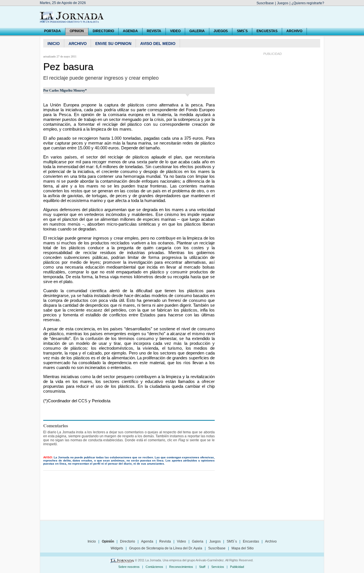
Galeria (197, 541)
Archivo (271, 541)
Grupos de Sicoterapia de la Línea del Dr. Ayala (165, 548)
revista (154, 31)
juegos (221, 31)
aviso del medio (157, 43)
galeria (197, 31)
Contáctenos (154, 566)
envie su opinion (113, 43)
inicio (53, 43)
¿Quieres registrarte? (307, 3)
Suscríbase (265, 3)
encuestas (267, 31)
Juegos (282, 3)
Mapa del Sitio (242, 548)
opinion (77, 31)
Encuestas (251, 541)
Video (181, 541)
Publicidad (237, 566)
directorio (103, 31)
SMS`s (242, 31)
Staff (202, 566)
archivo (294, 31)
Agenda (147, 541)
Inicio (92, 541)
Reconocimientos (181, 566)
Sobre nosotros (129, 566)
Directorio (127, 541)
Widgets (117, 548)
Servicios (217, 566)
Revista (165, 541)
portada (52, 31)
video (175, 31)
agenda (130, 31)
